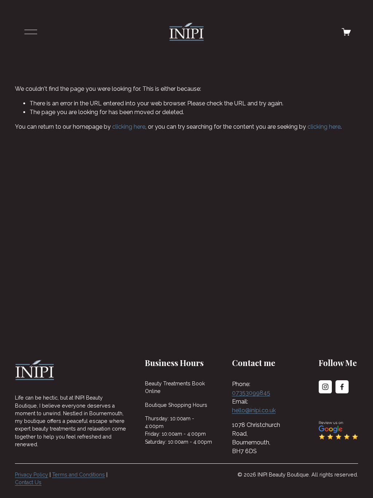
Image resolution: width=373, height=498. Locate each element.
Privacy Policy (31, 475)
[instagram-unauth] (325, 386)
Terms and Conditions (78, 475)
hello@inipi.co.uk (254, 410)
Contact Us (28, 482)
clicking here (128, 126)
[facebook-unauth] (342, 386)
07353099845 (251, 392)
